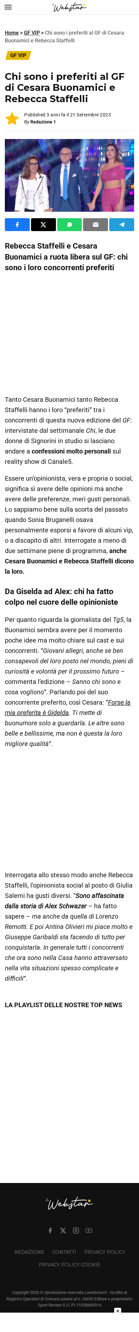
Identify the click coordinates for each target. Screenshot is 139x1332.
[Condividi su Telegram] (121, 224)
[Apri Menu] (8, 7)
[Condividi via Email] (95, 224)
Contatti (64, 1252)
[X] (63, 1230)
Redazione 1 (43, 121)
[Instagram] (76, 1230)
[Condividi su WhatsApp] (69, 224)
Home (12, 33)
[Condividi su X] (43, 224)
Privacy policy (104, 1252)
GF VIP (32, 33)
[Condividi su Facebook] (17, 224)
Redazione (29, 1252)
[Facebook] (50, 1230)
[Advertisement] (69, 334)
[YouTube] (89, 1230)
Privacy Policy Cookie (69, 1265)
